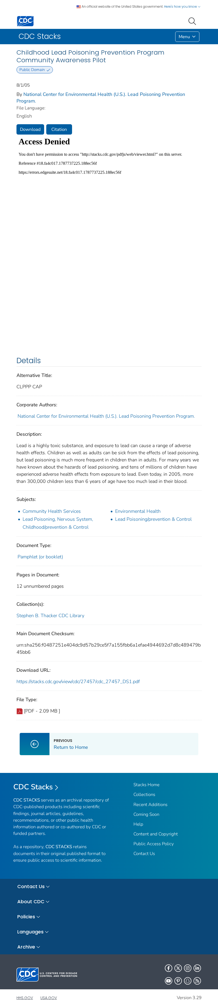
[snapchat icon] (187, 981)
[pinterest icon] (178, 981)
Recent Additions (150, 805)
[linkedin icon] (197, 968)
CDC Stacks (33, 787)
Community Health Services (52, 511)
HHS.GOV (24, 997)
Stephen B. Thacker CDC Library (50, 615)
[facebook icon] (168, 968)
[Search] (193, 20)
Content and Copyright (155, 834)
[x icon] (178, 968)
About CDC (30, 901)
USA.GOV (48, 997)
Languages (30, 931)
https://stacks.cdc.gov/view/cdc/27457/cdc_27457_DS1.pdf (78, 681)
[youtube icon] (168, 981)
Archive (26, 946)
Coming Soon (146, 814)
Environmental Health (138, 511)
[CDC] (25, 21)
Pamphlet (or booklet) (40, 557)
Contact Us (144, 854)
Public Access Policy (153, 844)
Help (138, 824)
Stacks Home (146, 785)
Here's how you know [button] (181, 6)
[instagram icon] (187, 968)
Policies (26, 916)
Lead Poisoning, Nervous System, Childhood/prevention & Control (58, 523)
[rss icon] (197, 981)
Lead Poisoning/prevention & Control (153, 519)
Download (30, 129)
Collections (144, 794)
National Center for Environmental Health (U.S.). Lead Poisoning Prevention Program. (106, 416)
